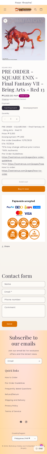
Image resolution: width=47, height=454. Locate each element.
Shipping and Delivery (15, 400)
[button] (5, 9)
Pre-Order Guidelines (15, 383)
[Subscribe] (39, 361)
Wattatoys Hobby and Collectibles (22, 446)
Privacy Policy (11, 405)
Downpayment (31, 108)
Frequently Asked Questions (18, 388)
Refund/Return (12, 394)
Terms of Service (13, 411)
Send (9, 324)
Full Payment (12, 108)
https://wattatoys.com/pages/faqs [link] (26, 164)
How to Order (11, 377)
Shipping (5, 99)
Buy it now (23, 189)
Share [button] (7, 246)
